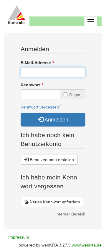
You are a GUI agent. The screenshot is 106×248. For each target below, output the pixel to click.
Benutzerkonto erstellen (51, 159)
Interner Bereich (70, 214)
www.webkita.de (87, 245)
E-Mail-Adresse (36, 62)
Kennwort (30, 84)
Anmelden (55, 120)
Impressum (18, 237)
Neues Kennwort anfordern (54, 202)
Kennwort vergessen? (41, 107)
